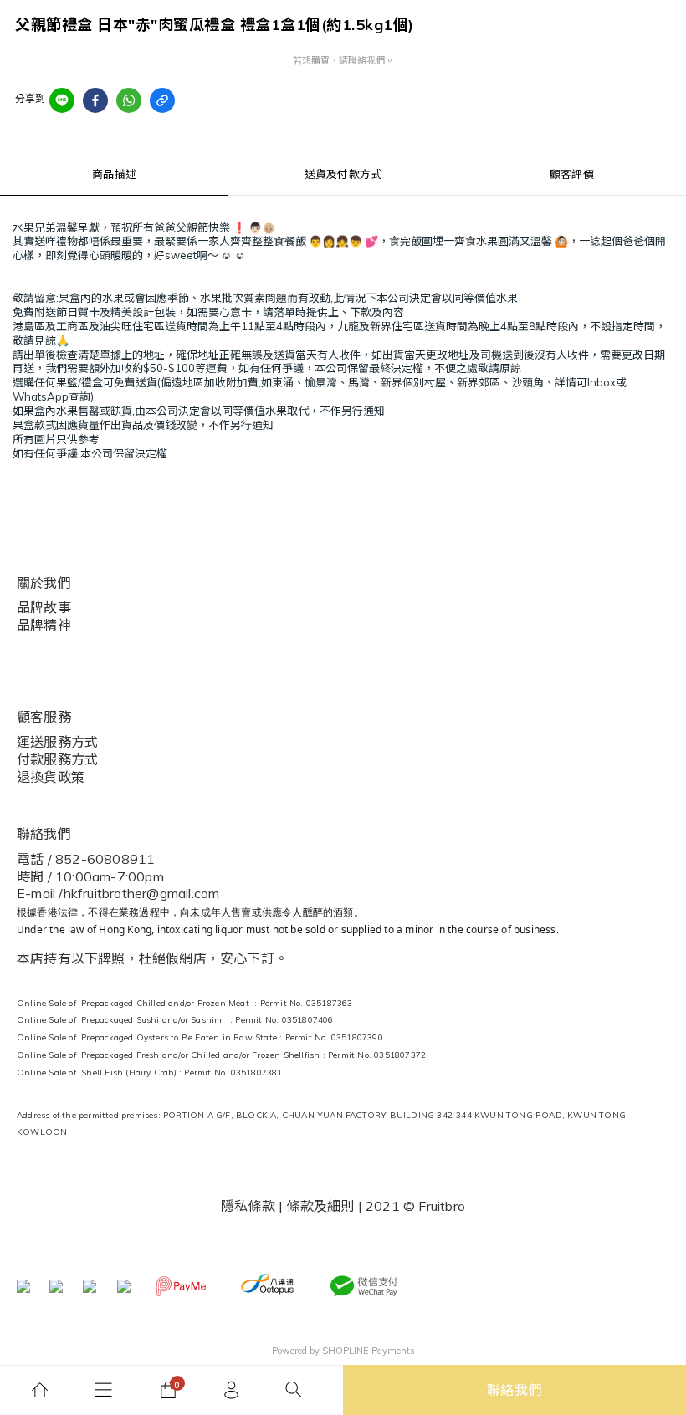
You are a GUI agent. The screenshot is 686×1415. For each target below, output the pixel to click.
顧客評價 (572, 174)
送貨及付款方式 (343, 174)
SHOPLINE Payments (368, 1350)
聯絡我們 (515, 1390)
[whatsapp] (128, 100)
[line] (61, 100)
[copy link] (162, 100)
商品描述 (114, 174)
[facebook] (95, 100)
